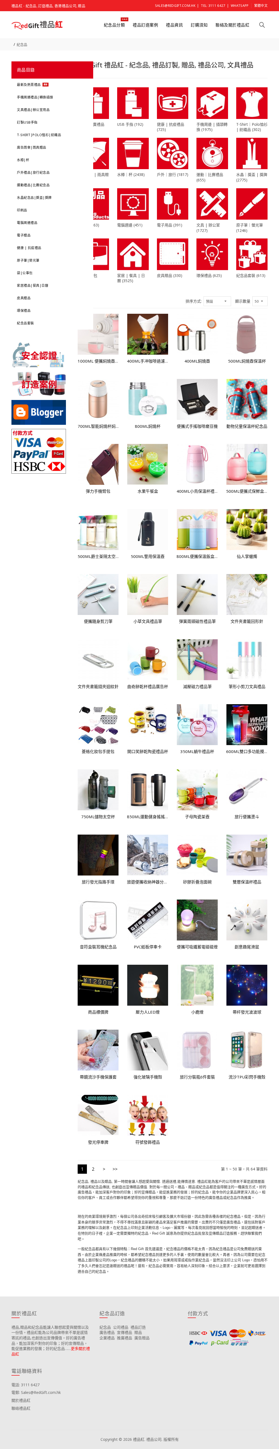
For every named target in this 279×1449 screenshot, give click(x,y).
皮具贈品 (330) (169, 275)
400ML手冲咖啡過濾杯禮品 (147, 361)
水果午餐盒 (148, 491)
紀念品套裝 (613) (250, 275)
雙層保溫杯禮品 (247, 882)
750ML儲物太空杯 (98, 816)
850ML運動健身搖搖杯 (147, 816)
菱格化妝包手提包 (98, 751)
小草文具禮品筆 (148, 621)
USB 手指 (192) (130, 124)
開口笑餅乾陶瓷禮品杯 (147, 751)
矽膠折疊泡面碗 (197, 882)
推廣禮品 (124, 1337)
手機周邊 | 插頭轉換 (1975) (212, 127)
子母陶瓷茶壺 (197, 816)
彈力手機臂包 (98, 491)
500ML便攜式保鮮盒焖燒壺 (247, 491)
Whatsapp (239, 5)
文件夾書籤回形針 (247, 621)
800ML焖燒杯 (147, 426)
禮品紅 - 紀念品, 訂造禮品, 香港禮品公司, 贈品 (48, 5)
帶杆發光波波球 (247, 1012)
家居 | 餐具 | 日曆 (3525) (131, 278)
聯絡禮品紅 (21, 1408)
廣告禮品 (107, 1332)
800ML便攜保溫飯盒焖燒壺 (197, 556)
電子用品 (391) (169, 225)
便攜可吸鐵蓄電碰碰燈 (197, 946)
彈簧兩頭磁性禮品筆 (197, 621)
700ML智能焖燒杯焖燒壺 (98, 426)
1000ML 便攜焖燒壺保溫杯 (98, 361)
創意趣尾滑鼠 (247, 946)
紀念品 (22, 44)
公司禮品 (120, 1327)
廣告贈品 (142, 1337)
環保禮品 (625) (209, 275)
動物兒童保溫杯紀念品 (246, 426)
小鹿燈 (197, 1012)
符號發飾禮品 (147, 1142)
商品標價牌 (98, 1012)
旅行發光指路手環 (98, 882)
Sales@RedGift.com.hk (175, 5)
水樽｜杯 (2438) (131, 174)
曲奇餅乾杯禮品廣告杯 (147, 686)
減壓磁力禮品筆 (197, 686)
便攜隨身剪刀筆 (98, 621)
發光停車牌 (98, 1142)
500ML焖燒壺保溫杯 (247, 361)
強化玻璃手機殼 (148, 1077)
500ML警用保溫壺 (148, 556)
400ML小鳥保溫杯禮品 (197, 491)
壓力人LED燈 (148, 1012)
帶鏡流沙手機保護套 (98, 1077)
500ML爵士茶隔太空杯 (98, 556)
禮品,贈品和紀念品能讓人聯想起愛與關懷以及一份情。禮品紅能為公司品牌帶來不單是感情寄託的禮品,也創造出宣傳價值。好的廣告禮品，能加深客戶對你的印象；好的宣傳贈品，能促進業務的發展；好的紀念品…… (50, 1338)
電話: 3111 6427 (25, 1384)
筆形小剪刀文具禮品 (247, 686)
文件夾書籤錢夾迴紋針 (98, 686)
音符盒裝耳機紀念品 (98, 946)
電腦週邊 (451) (129, 225)
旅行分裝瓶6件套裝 (197, 1077)
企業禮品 (107, 1337)
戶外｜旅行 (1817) (172, 174)
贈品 (138, 1332)
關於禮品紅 (21, 1400)
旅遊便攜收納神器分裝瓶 (147, 882)
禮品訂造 (138, 1327)
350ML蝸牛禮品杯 (197, 751)
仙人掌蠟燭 (247, 556)
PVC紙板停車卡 (148, 946)
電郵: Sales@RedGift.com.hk (36, 1392)
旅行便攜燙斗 (247, 816)
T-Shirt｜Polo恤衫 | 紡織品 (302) (252, 127)
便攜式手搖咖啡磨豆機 (197, 426)
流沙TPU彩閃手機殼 (247, 1077)
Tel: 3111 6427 (213, 5)
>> (115, 1169)
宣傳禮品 (124, 1332)
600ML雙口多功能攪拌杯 (247, 751)
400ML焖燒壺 (197, 361)
